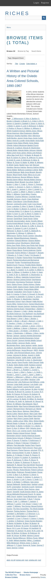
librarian (32, 380)
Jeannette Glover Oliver (22, 348)
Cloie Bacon (17, 202)
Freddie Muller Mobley (33, 265)
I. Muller (30, 311)
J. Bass (26, 319)
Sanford (34, 484)
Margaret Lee (30, 409)
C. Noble (37, 192)
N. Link (28, 423)
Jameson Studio (24, 343)
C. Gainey (10, 187)
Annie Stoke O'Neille (20, 143)
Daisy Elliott (18, 216)
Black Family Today (20, 175)
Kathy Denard (34, 362)
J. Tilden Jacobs (13, 331)
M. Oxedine (39, 399)
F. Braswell (31, 253)
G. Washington (34, 275)
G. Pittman (16, 272)
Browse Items (25, 575)
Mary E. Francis (17, 416)
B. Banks (28, 155)
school (40, 484)
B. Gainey (14, 158)
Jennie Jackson (37, 348)
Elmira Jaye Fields (13, 245)
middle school (18, 421)
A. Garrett (16, 123)
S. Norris (28, 479)
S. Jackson (36, 477)
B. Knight (10, 160)
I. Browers (17, 311)
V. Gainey (32, 518)
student (19, 497)
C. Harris (27, 187)
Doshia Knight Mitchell (15, 223)
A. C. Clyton (32, 121)
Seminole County (28, 487)
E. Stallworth (33, 231)
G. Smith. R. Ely (12, 275)
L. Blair (37, 367)
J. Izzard (16, 326)
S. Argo (9, 475)
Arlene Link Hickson (34, 153)
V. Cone (18, 518)
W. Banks (10, 523)
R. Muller (16, 462)
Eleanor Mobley (34, 241)
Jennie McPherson (14, 350)
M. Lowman (14, 399)
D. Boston (15, 209)
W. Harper (24, 528)
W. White (23, 536)
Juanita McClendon (14, 358)
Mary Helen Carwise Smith (23, 419)
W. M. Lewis (36, 531)
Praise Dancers (24, 450)
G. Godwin (20, 270)
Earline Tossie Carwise (25, 236)
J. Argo (19, 319)
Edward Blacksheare (21, 238)
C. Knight (36, 189)
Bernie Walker (12, 170)
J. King (38, 326)
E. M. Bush (31, 228)
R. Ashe (27, 453)
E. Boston (23, 226)
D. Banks (30, 206)
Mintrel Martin (39, 421)
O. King (14, 428)
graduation (18, 292)
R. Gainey (16, 458)
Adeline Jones (31, 131)
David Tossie (28, 219)
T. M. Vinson (26, 504)
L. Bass (31, 367)
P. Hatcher (24, 440)
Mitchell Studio (12, 423)
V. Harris (40, 518)
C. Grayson (19, 187)
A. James (17, 126)
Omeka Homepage (31, 572)
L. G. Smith (37, 372)
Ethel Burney (32, 248)
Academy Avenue (18, 131)
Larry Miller (24, 380)
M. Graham (34, 394)
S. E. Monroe (24, 475)
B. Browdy (35, 155)
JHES (36, 350)
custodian (15, 206)
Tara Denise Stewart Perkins (32, 506)
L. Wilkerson (18, 377)
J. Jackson (24, 326)
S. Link (21, 479)
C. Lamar (14, 192)
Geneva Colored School (22, 280)
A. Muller (40, 126)
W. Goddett (34, 526)
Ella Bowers (25, 243)
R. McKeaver (16, 460)
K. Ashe (27, 360)
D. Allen (23, 206)
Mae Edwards (27, 404)
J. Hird (35, 323)
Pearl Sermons (12, 450)
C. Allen (15, 184)
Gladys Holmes (28, 284)
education (38, 236)
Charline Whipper (21, 197)
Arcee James (21, 153)
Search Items (36, 51)
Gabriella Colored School (31, 277)
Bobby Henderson (13, 177)
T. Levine (17, 504)
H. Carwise (15, 294)
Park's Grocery (27, 448)
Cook (30, 204)
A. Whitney (26, 128)
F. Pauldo (18, 258)
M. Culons (35, 392)
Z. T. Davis (18, 545)
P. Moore (17, 443)
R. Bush (26, 455)
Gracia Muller (18, 289)
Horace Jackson (24, 306)
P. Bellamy (28, 438)
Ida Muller (37, 311)
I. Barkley (39, 309)
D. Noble (35, 214)
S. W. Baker (16, 482)
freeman (10, 267)
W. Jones (27, 531)
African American (13, 133)
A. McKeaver (31, 126)
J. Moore (24, 328)
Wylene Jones (25, 543)
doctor (28, 221)
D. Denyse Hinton (13, 211)
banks (16, 165)
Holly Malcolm (12, 306)
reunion (9, 470)
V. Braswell (31, 516)
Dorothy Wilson (36, 221)
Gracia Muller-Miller (31, 289)
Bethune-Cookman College (28, 170)
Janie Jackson (26, 345)
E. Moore (18, 231)
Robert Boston (25, 470)
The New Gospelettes (21, 509)
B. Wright (10, 165)
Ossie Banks (37, 431)
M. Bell (40, 389)
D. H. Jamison (35, 211)
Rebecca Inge (17, 467)
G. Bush (41, 267)
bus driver (29, 182)
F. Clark (20, 255)
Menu (9, 27)
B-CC (22, 155)
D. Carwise (32, 209)
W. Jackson (19, 531)
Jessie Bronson (27, 350)
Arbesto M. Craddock (14, 148)
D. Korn (15, 214)
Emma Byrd (22, 248)
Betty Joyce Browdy (28, 172)
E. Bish (16, 226)
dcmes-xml (20, 560)
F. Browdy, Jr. (11, 255)
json (26, 560)
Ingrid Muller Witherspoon (22, 316)
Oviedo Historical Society (30, 436)
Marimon (26, 411)
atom (8, 560)
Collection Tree (11, 575)
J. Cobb (38, 321)
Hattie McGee (37, 301)
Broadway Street (13, 182)
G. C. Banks (11, 270)
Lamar (40, 377)
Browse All (11, 51)
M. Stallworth (27, 401)
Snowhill (16, 492)
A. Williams (35, 128)
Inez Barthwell (27, 314)
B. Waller (24, 163)
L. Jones (16, 375)
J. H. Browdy (27, 323)
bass (27, 165)
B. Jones (39, 158)
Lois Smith (34, 384)
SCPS (9, 487)
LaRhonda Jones (13, 380)
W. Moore (23, 533)
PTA (39, 450)
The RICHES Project (13, 572)
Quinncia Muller (18, 453)
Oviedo (9, 433)
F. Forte (26, 255)
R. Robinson (25, 462)
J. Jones (32, 326)
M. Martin (23, 399)
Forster (17, 262)
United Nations (21, 516)
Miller (26, 421)
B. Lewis (17, 160)
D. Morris (28, 214)
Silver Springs (29, 489)
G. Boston (17, 267)
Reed (40, 467)
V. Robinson (19, 521)
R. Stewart (18, 465)
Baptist (21, 165)
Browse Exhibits (11, 577)
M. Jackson (19, 397)
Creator (22, 64)
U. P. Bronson (30, 514)
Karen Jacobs (12, 362)
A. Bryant (24, 121)
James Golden (12, 343)
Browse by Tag (23, 51)
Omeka (43, 577)
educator (10, 238)
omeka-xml (33, 560)
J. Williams (28, 333)
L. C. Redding (24, 370)
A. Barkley (34, 119)
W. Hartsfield (33, 528)
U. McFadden (20, 514)
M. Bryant (18, 392)
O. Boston (27, 426)
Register (45, 3)
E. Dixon (38, 226)
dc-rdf (13, 560)
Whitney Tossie (32, 538)
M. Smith (19, 401)
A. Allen (26, 119)
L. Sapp (30, 375)
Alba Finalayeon (26, 133)
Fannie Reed (27, 258)
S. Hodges (27, 477)
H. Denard (31, 294)
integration (37, 316)
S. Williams (25, 482)
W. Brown (17, 526)
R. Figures (34, 455)
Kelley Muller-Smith (21, 365)
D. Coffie (40, 209)
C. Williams (16, 194)
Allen (30, 136)
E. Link (24, 228)
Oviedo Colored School (21, 433)
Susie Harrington (20, 499)
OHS (27, 428)
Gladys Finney (17, 284)
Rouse (39, 472)
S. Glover (33, 475)
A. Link (23, 126)
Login (36, 3)
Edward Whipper (21, 241)
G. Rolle (33, 272)
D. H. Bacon (25, 211)
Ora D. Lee (16, 431)
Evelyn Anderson (29, 250)
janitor (34, 345)
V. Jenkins (10, 521)
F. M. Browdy (34, 255)
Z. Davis (34, 543)
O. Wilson (21, 428)
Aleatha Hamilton (21, 136)
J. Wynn (35, 333)
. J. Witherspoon (17, 119)
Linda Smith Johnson (22, 384)
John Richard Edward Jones (24, 353)
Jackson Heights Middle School (29, 341)
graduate (10, 292)
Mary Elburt (28, 416)
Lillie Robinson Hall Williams (28, 382)
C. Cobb (22, 184)
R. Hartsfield (33, 458)
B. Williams (39, 163)
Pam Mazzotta (19, 445)
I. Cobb (24, 311)
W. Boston (33, 523)
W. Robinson (32, 533)
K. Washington (36, 360)
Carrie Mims (25, 194)
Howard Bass (30, 309)
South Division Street (27, 492)
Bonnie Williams (27, 177)
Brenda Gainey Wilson (15, 180)
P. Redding (34, 443)
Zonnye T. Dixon (18, 548)
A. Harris (39, 123)
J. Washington (18, 333)
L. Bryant (15, 370)
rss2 (39, 560)
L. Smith (37, 375)
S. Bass (15, 475)
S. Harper (18, 477)
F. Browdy (40, 253)
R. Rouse (34, 462)
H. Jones (37, 297)
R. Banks (34, 453)
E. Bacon (39, 223)
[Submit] (44, 18)
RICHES (17, 13)
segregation (16, 487)
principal (34, 450)
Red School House (30, 467)
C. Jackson (21, 189)
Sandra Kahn (26, 484)
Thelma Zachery (20, 511)
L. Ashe (25, 367)
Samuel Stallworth (13, 484)
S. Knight (15, 479)
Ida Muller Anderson (14, 314)
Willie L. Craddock (34, 540)
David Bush (18, 219)
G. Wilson (17, 277)
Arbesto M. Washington (31, 148)
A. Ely (39, 121)
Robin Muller (11, 472)
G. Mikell (38, 270)
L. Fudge (28, 372)
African (39, 131)
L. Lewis (23, 375)
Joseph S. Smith (34, 355)
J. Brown (16, 321)
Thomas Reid (32, 511)
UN (13, 516)
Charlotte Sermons (14, 199)
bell (31, 165)
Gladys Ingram (23, 287)
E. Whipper (20, 233)
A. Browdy (16, 121)
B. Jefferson (31, 158)
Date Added (30, 64)
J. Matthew (16, 328)
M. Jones (35, 397)
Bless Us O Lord (34, 175)
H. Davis (23, 294)
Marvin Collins (12, 414)
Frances (21, 265)
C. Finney (29, 184)
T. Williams (17, 506)
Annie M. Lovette (18, 141)
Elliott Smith (35, 243)
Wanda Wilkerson (19, 538)
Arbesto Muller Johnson (27, 150)
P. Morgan (25, 443)
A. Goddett (24, 123)
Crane (9, 206)
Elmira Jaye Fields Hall (29, 245)
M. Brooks (10, 392)
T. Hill (15, 501)
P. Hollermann (33, 440)
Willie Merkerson (13, 543)
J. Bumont (31, 321)
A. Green (32, 123)
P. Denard (36, 438)
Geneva (10, 280)
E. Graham (17, 228)
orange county (26, 431)
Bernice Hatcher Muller (35, 167)
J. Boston (32, 319)
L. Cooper (34, 370)
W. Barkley (18, 523)
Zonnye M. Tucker (29, 545)
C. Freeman (38, 184)
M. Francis (25, 394)
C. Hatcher (35, 187)
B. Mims (34, 160)
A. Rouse (18, 128)
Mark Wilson (34, 411)
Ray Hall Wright (29, 465)
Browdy (22, 182)
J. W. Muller (23, 331)
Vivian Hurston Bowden (33, 521)
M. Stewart (37, 401)
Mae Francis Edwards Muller (29, 406)
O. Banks (19, 426)
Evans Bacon (17, 250)
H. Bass (35, 292)
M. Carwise (27, 392)
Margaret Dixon (19, 409)
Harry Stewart (26, 301)
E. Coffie (31, 226)
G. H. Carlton (29, 270)
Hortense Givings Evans (15, 309)
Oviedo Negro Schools (15, 438)
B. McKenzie (25, 160)
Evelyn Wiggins (21, 253)
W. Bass (26, 523)
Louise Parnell (28, 387)
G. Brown (33, 267)
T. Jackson (32, 501)
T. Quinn (35, 504)
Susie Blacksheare (30, 497)
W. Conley (25, 526)
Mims (31, 421)
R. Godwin (24, 458)
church (23, 199)
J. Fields (19, 323)
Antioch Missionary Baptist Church (25, 145)
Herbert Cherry (22, 304)
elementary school (13, 243)
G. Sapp (40, 272)
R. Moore (32, 460)
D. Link (21, 214)
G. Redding (25, 272)
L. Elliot (21, 372)
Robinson (20, 472)
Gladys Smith (34, 287)
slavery (9, 492)
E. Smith (25, 231)
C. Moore (29, 192)
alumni (20, 138)
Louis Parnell (17, 387)
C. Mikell (22, 192)
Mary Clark (34, 414)
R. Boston (19, 455)
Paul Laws (38, 448)
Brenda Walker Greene (32, 180)
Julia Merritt (19, 360)
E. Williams (29, 233)
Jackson (16, 336)
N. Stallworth (36, 423)
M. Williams (17, 404)
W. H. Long (16, 528)
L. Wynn (34, 377)
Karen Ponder (23, 362)
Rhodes (16, 470)
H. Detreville (20, 297)
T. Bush (30, 499)
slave (37, 489)
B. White (31, 163)
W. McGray (15, 533)
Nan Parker (11, 426)
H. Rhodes (16, 299)
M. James (27, 397)
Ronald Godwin (31, 472)
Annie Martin (30, 141)
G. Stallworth (23, 275)
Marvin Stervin (23, 414)
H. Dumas (29, 297)
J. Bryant (23, 321)
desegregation (19, 221)
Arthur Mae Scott (13, 155)
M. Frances (16, 394)
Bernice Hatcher (20, 167)
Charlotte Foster (35, 197)
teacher (9, 509)
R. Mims (25, 460)
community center (20, 204)
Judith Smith (26, 358)
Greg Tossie (27, 292)
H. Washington (26, 299)
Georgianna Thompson (24, 282)
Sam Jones (34, 482)
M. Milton (30, 399)
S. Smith (36, 479)
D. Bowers (23, 209)
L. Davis (15, 372)
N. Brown (21, 423)
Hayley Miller (11, 304)
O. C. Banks (35, 426)
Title (16, 64)
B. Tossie (16, 163)
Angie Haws (27, 138)
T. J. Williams (22, 501)
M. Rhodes (11, 401)
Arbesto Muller (12, 150)
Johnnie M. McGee (20, 355)
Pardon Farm (30, 445)
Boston (36, 177)
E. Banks (10, 226)
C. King (29, 189)
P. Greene (15, 440)
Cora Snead (36, 204)
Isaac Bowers (12, 319)
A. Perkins (10, 128)
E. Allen (33, 223)
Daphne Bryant (28, 216)
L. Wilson (27, 377)
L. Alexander (17, 367)
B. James (22, 158)
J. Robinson (32, 328)
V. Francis (25, 518)
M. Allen (35, 389)
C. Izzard (13, 189)
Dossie (26, 223)
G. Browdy (25, 267)
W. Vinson (15, 536)
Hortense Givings (37, 306)
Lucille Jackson (25, 389)
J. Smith (41, 328)
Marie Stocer (17, 411)
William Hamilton (20, 540)
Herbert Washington (36, 304)
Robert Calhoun (37, 470)
